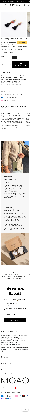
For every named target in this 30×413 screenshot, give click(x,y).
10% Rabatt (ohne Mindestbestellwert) (16, 309)
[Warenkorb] (27, 5)
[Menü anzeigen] (2, 5)
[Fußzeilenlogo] (15, 380)
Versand (4, 47)
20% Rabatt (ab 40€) (11, 306)
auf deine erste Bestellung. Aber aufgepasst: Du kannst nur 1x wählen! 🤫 (15, 300)
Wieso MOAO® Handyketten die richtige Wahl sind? (13, 107)
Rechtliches (6, 363)
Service (4, 357)
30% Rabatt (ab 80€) (11, 303)
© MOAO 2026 (5, 392)
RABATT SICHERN (15, 320)
